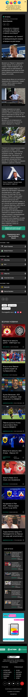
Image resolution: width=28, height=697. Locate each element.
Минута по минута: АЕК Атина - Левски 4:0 (12, 452)
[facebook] (5, 683)
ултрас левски (6, 308)
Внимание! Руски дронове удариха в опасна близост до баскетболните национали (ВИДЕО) (16, 592)
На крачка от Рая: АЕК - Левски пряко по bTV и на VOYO (11, 506)
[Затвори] (25, 2)
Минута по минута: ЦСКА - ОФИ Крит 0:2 (11, 342)
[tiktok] (9, 683)
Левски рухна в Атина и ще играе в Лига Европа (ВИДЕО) (11, 425)
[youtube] (13, 683)
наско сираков (12, 305)
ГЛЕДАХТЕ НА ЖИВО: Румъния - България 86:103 (16, 574)
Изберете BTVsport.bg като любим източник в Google (13, 228)
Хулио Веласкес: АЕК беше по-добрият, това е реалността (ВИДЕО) (12, 397)
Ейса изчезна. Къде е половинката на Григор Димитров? (16, 583)
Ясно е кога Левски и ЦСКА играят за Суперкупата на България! (10, 369)
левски (4, 305)
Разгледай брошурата (12, 615)
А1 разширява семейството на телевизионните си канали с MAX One (16, 564)
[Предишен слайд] (3, 236)
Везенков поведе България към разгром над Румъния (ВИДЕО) (16, 602)
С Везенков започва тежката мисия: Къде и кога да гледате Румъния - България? (16, 554)
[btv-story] (19, 649)
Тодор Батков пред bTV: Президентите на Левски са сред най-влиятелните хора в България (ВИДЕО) (13, 534)
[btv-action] (9, 649)
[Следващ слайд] (23, 236)
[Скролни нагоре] (22, 683)
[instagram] (18, 683)
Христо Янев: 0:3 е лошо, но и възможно (11, 479)
